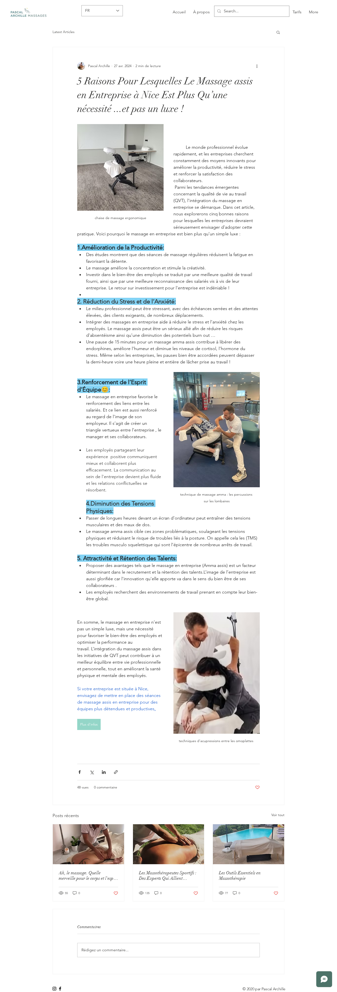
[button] (278, 32)
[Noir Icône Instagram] (54, 988)
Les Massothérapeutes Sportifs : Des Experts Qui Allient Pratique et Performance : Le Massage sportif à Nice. (167, 875)
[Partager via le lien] (115, 772)
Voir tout (277, 815)
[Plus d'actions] (257, 66)
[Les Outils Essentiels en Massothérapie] (248, 844)
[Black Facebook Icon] (60, 988)
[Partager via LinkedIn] (103, 772)
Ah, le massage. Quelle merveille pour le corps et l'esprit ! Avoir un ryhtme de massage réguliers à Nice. (88, 875)
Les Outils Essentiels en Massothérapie (240, 875)
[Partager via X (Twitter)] (91, 772)
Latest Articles (64, 32)
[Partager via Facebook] (79, 772)
